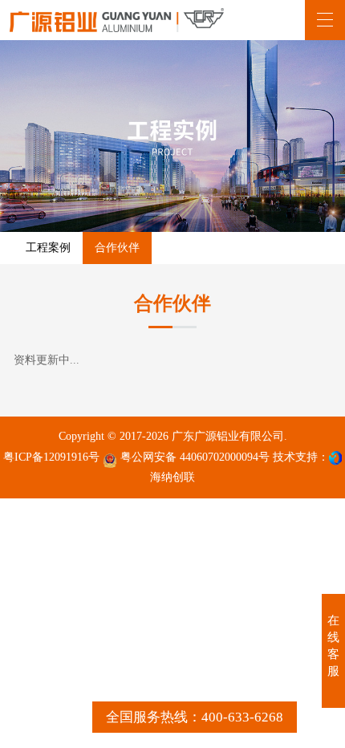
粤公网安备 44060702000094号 (193, 456)
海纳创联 (172, 476)
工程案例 (48, 248)
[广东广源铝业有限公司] (117, 20)
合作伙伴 (117, 248)
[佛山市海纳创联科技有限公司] (335, 457)
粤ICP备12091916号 (51, 456)
